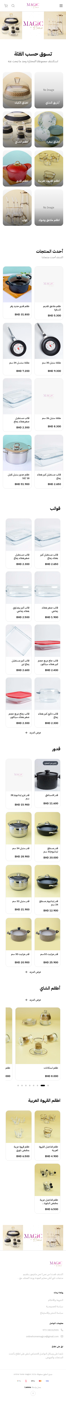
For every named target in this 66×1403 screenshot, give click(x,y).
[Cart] (6, 5)
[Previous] (7, 1043)
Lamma (28, 1387)
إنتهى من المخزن (45, 788)
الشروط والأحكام (55, 1300)
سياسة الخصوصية (54, 1306)
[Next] (58, 1043)
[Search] (13, 5)
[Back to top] (33, 1393)
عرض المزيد (35, 732)
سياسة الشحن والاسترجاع (51, 1313)
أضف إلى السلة (47, 298)
